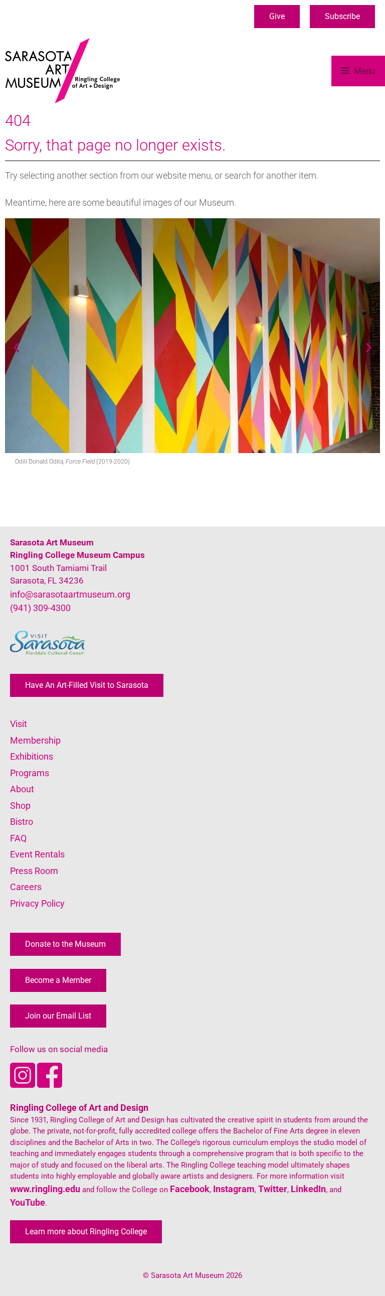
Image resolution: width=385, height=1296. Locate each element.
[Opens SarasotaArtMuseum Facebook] (49, 1084)
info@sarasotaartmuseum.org (70, 594)
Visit (18, 723)
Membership (35, 740)
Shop (20, 805)
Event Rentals (37, 854)
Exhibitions (31, 756)
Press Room (34, 871)
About (22, 789)
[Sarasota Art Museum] (65, 70)
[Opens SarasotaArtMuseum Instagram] (23, 1084)
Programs (29, 773)
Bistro (21, 821)
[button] (277, 16)
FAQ (18, 838)
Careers (26, 887)
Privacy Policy (37, 903)
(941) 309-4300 (40, 608)
